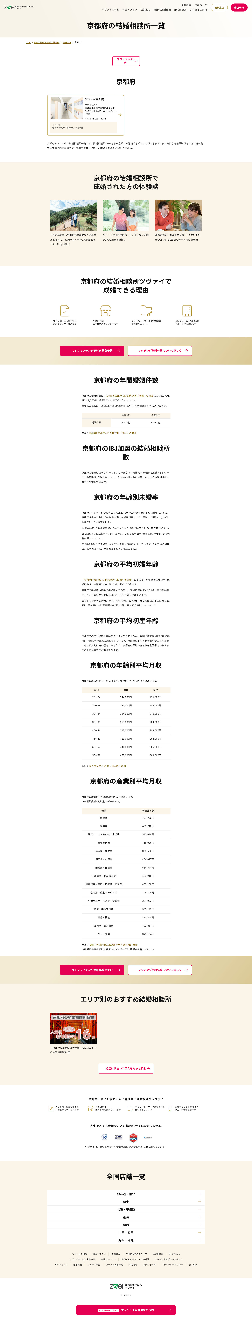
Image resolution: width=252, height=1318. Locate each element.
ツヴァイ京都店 (125, 61)
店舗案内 (145, 9)
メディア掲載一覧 (114, 1265)
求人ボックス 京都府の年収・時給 (107, 766)
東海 (126, 1217)
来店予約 (239, 7)
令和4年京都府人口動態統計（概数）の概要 (129, 395)
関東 (126, 1202)
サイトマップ (61, 1265)
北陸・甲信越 (126, 1209)
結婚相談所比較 (162, 9)
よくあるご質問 (198, 9)
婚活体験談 (180, 9)
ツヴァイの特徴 (110, 9)
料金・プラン (130, 9)
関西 (126, 1225)
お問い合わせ (149, 1265)
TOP (28, 42)
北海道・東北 (126, 1194)
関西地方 (67, 42)
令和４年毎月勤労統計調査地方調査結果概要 (113, 944)
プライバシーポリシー (172, 1265)
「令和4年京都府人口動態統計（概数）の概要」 (108, 579)
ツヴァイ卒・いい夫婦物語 (82, 1259)
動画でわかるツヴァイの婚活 (135, 1259)
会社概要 (186, 5)
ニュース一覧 (94, 1265)
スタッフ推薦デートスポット (168, 1259)
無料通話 (219, 7)
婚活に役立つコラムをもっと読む (126, 1068)
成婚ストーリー (108, 1259)
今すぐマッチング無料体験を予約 (92, 350)
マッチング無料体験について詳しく (160, 350)
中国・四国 (126, 1233)
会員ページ (201, 5)
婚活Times (174, 1254)
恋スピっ (193, 1265)
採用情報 (133, 1265)
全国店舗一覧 (126, 1177)
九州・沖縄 (126, 1240)
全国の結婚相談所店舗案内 (47, 42)
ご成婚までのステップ (136, 1254)
